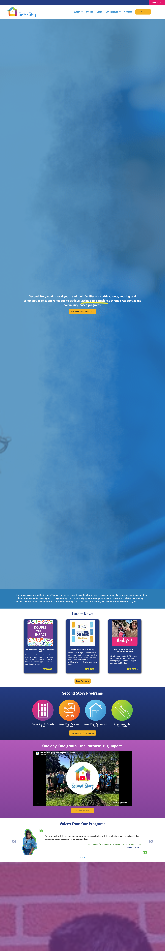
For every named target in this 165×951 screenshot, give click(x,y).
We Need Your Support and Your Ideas (40, 650)
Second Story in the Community (122, 725)
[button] (14, 841)
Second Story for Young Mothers (69, 725)
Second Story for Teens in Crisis (43, 725)
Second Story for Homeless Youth (95, 725)
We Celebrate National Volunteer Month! (124, 650)
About (77, 11)
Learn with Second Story (82, 649)
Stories (89, 11)
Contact (128, 11)
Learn (99, 11)
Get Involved (112, 11)
